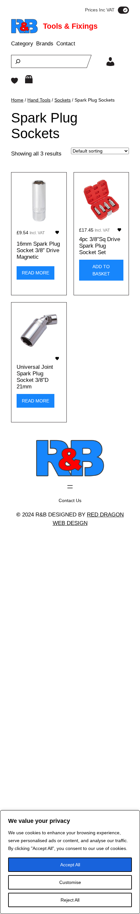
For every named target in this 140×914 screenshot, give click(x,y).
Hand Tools (38, 100)
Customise (70, 882)
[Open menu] (70, 487)
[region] (70, 862)
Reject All (70, 900)
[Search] (18, 61)
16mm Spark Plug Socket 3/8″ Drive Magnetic (38, 250)
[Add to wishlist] (57, 232)
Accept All (70, 864)
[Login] (110, 61)
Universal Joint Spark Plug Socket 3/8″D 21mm (35, 377)
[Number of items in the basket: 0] (28, 79)
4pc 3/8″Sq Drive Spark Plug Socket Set (99, 245)
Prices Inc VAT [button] (100, 9)
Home (17, 100)
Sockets (62, 100)
